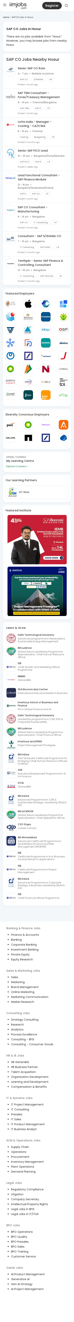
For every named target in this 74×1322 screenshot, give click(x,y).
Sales (14, 977)
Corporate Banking (24, 945)
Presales (16, 1114)
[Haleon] (10, 438)
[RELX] (46, 382)
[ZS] (10, 304)
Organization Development (30, 1077)
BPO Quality (19, 1237)
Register (52, 5)
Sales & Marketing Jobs (23, 971)
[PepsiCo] (46, 356)
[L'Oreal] (63, 369)
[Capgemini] (63, 438)
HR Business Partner (24, 1067)
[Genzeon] (10, 343)
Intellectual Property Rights (29, 1204)
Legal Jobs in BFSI (22, 1209)
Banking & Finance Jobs (23, 928)
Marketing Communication (29, 997)
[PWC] (10, 425)
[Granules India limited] (10, 317)
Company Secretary (25, 1199)
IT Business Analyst (24, 1129)
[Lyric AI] (28, 395)
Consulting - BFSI (22, 1039)
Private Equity (20, 954)
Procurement (20, 1157)
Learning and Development (30, 1082)
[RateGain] (46, 425)
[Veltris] (10, 330)
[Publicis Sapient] (10, 382)
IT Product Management (28, 1124)
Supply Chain (20, 1147)
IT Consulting (20, 1109)
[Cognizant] (46, 304)
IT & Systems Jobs (19, 1098)
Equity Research (22, 959)
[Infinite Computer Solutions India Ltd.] (28, 330)
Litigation (17, 1194)
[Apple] (28, 304)
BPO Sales (17, 1247)
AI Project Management (27, 1289)
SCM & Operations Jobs (23, 1140)
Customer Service (23, 1256)
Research (17, 1025)
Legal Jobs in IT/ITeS (25, 1214)
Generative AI (20, 1279)
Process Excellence (24, 1034)
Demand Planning (23, 1172)
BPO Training (19, 1252)
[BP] (28, 425)
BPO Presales (20, 1242)
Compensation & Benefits (29, 1087)
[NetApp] (28, 438)
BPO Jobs (13, 1225)
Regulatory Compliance (27, 1189)
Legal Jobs (14, 1183)
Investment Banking (24, 950)
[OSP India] (63, 330)
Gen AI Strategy (22, 1284)
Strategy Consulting (24, 1020)
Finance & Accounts (25, 935)
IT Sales (16, 1119)
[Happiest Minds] (63, 317)
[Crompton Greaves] (46, 317)
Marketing (18, 982)
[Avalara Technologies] (63, 425)
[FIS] (63, 395)
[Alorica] (63, 343)
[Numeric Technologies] (46, 369)
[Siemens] (46, 343)
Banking (16, 940)
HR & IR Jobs (15, 1056)
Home (6, 17)
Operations (18, 1152)
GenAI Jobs (14, 1268)
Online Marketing (22, 992)
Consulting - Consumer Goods (32, 1044)
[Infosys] (46, 330)
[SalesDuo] (46, 395)
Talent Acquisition (23, 1072)
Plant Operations (22, 1167)
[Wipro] (28, 382)
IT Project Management (27, 1104)
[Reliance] (28, 317)
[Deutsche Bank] (28, 356)
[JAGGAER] (63, 356)
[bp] (10, 369)
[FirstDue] (28, 343)
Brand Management (25, 987)
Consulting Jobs (18, 1013)
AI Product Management (28, 1274)
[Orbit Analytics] (10, 395)
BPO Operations (22, 1232)
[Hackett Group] (63, 304)
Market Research (22, 1002)
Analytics (17, 1029)
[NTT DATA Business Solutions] (10, 356)
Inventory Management (27, 1162)
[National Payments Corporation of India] (28, 369)
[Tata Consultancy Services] (63, 382)
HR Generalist (20, 1062)
